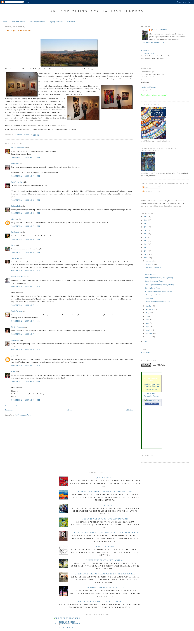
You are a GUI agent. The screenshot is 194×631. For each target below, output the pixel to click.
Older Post (129, 410)
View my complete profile (152, 43)
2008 (146, 341)
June (148, 319)
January (149, 337)
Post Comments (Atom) (23, 415)
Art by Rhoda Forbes (18, 147)
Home (5, 21)
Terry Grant (15, 163)
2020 (146, 220)
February (149, 333)
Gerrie (13, 245)
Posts (146, 187)
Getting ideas (105, 505)
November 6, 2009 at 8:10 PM (25, 239)
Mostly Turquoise (17, 327)
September (150, 309)
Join (67, 622)
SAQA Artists (151, 393)
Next (158, 384)
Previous (148, 386)
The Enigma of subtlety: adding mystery (159, 284)
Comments (148, 191)
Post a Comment (11, 406)
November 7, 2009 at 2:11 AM (25, 271)
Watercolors (71, 21)
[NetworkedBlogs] (152, 400)
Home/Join (147, 384)
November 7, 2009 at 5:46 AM (25, 305)
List (153, 384)
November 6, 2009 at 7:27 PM (25, 226)
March (148, 330)
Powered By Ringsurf (151, 396)
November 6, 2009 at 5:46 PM (25, 176)
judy (12, 355)
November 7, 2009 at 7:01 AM (25, 334)
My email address (147, 53)
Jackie (13, 371)
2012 (146, 247)
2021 (146, 216)
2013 (146, 244)
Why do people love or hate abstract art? (105, 519)
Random (155, 386)
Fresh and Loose (151, 274)
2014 (146, 240)
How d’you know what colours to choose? (99, 601)
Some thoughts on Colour (154, 281)
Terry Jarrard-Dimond (18, 276)
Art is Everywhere (151, 271)
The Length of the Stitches (154, 295)
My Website (145, 352)
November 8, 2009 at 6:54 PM (25, 400)
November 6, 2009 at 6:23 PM (25, 200)
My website (145, 50)
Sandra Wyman (16, 311)
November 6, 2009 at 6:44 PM (25, 213)
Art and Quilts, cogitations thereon (97, 11)
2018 (146, 227)
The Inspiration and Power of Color (105, 587)
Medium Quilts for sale (37, 21)
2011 (146, 251)
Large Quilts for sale (56, 21)
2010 (146, 254)
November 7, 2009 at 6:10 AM (25, 321)
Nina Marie (15, 258)
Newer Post (9, 410)
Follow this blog (152, 404)
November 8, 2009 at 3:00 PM (25, 381)
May (148, 323)
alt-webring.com (151, 389)
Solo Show (149, 298)
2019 (146, 223)
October (149, 306)
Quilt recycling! (105, 477)
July (147, 316)
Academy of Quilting (148, 87)
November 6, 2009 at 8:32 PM (25, 252)
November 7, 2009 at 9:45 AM (25, 350)
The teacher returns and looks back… (158, 301)
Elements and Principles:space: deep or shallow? (105, 491)
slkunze (14, 219)
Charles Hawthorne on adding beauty (158, 291)
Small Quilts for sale (18, 21)
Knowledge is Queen (152, 288)
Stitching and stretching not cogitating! (159, 277)
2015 (146, 237)
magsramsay (15, 340)
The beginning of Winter (154, 267)
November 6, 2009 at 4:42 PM (25, 157)
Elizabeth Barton (159, 30)
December (149, 261)
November (150, 264)
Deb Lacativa (16, 232)
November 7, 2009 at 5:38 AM (25, 286)
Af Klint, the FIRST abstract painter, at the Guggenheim (105, 574)
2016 (146, 234)
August (148, 313)
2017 (146, 230)
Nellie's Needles (16, 182)
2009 (146, 258)
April (148, 326)
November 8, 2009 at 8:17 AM (25, 365)
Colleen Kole (16, 206)
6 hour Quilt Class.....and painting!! (105, 560)
